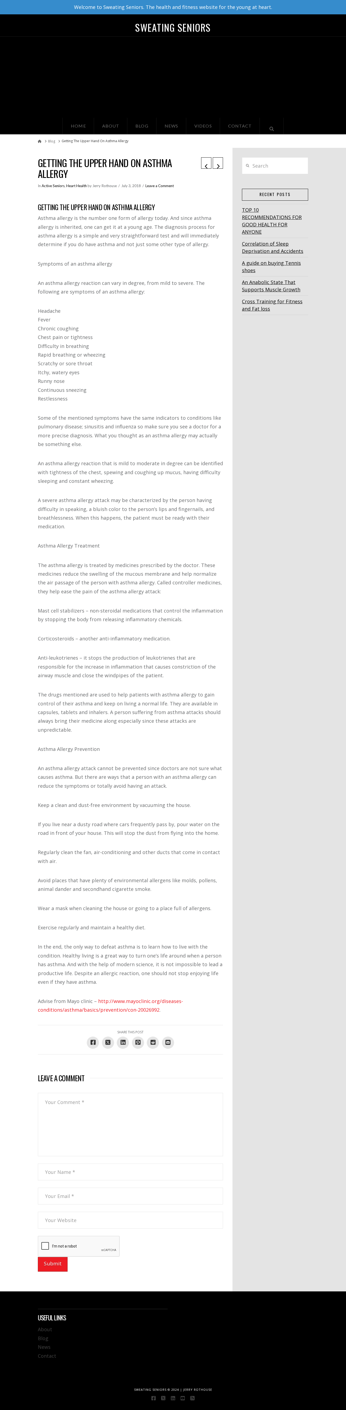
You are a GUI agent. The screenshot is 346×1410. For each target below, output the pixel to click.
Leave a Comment (159, 186)
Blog (43, 1338)
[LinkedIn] (173, 1398)
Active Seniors (53, 186)
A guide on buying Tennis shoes (271, 266)
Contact (47, 1356)
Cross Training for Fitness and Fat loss (272, 305)
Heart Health (76, 186)
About (45, 1329)
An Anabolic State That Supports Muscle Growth (271, 286)
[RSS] (192, 1398)
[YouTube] (183, 1398)
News (44, 1347)
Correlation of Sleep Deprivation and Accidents (272, 247)
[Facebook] (153, 1398)
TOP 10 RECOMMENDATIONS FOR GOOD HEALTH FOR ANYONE (272, 221)
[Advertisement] (173, 77)
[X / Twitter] (163, 1398)
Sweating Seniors (173, 27)
